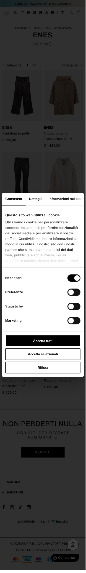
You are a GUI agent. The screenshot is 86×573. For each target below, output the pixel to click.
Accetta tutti (42, 341)
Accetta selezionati (43, 354)
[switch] (73, 292)
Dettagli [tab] (35, 199)
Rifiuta (43, 368)
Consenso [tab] (13, 199)
